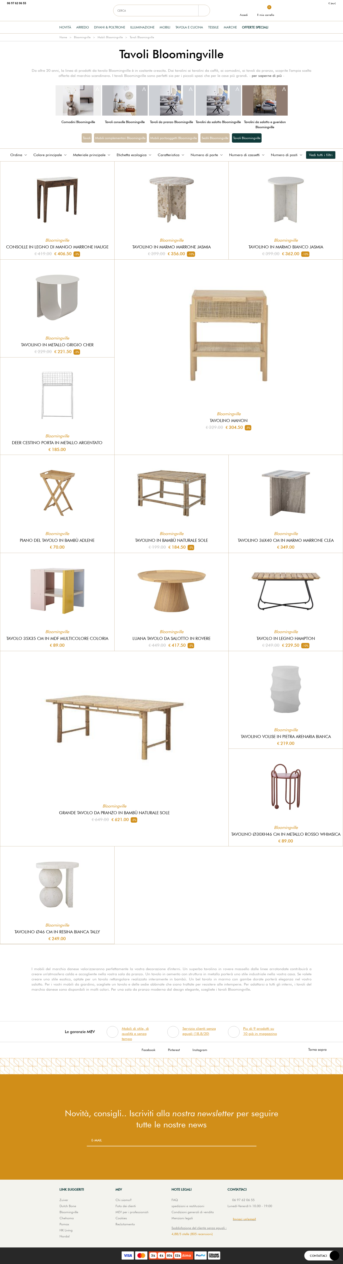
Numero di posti (284, 155)
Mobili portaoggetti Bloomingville (173, 138)
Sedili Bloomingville (215, 138)
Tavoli (87, 138)
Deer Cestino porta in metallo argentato (57, 442)
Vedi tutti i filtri (320, 155)
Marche (230, 27)
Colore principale (47, 155)
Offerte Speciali (255, 27)
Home (63, 37)
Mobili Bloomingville (110, 37)
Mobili (165, 27)
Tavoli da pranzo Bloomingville (171, 122)
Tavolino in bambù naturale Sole (171, 540)
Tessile (213, 27)
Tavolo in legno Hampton (285, 638)
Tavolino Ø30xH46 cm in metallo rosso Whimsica (285, 834)
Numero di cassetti (244, 155)
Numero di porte (204, 155)
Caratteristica (168, 155)
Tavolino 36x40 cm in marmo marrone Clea (286, 540)
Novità (65, 27)
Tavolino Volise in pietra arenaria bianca (286, 736)
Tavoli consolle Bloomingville (125, 122)
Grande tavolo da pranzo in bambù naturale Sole (114, 812)
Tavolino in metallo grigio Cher (57, 344)
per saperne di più (267, 75)
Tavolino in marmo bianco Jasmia (285, 246)
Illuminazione (142, 27)
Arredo (82, 27)
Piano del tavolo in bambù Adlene (57, 540)
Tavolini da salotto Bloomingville (218, 122)
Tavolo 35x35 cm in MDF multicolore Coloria (57, 638)
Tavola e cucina (189, 27)
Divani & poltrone (109, 27)
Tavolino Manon (229, 420)
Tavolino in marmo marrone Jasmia (171, 246)
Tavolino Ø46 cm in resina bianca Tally (57, 931)
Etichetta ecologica (132, 155)
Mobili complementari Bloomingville (120, 138)
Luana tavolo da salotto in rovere (171, 638)
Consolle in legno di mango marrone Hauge (57, 246)
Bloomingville (82, 37)
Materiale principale (89, 155)
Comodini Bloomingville (78, 122)
